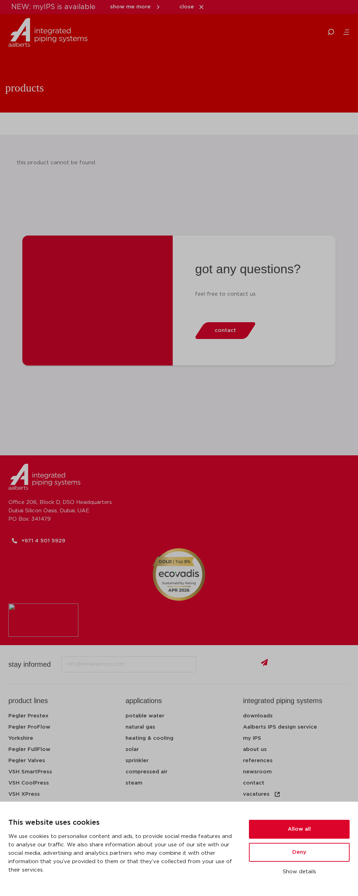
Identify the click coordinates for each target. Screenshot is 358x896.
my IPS (252, 738)
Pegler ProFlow (29, 727)
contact (253, 783)
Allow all (299, 829)
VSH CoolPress (28, 783)
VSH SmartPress (30, 771)
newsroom (257, 771)
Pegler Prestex (28, 715)
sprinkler (137, 760)
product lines (28, 700)
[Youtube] (308, 664)
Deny (299, 852)
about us (255, 749)
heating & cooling (149, 738)
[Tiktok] (346, 664)
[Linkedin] (289, 664)
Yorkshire (20, 738)
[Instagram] (327, 664)
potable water (145, 715)
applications (144, 700)
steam (134, 783)
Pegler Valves (26, 760)
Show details (299, 871)
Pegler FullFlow (29, 749)
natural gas (140, 727)
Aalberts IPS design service (280, 727)
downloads (258, 715)
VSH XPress (24, 794)
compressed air (146, 771)
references (258, 760)
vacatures (256, 794)
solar (132, 749)
